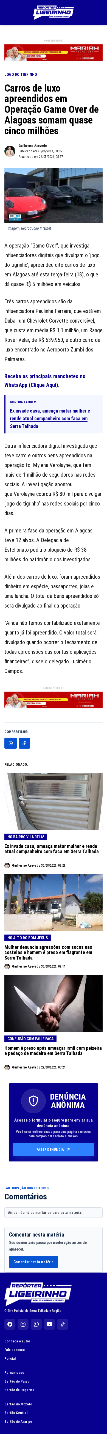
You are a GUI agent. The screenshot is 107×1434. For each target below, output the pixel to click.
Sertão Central (15, 1413)
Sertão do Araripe (18, 1421)
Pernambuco (14, 1372)
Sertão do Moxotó (18, 1404)
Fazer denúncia (50, 1149)
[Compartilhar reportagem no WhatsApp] (10, 743)
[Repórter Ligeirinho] (53, 13)
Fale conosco (14, 1350)
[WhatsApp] (36, 1324)
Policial (10, 1358)
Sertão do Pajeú (16, 1381)
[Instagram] (23, 1324)
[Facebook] (9, 1324)
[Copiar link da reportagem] (24, 743)
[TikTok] (62, 1324)
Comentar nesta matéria (33, 1262)
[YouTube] (49, 1324)
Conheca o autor (17, 1341)
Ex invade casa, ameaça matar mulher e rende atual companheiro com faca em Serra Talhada (50, 418)
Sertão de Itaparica (19, 1390)
